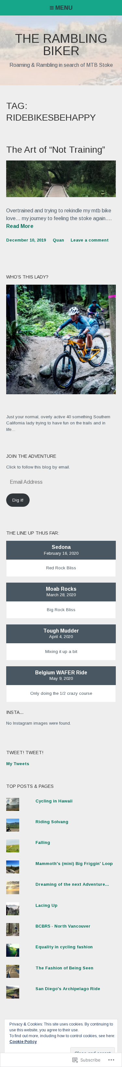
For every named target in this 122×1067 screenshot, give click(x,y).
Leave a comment (90, 240)
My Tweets (17, 763)
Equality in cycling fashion (64, 946)
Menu (64, 8)
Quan (58, 240)
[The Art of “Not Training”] (61, 195)
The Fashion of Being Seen (64, 968)
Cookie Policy (23, 1041)
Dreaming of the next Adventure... (72, 884)
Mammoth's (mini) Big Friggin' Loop (74, 863)
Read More (20, 226)
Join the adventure (31, 456)
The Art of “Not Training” (55, 150)
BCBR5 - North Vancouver (62, 926)
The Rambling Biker (61, 45)
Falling (42, 842)
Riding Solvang (51, 821)
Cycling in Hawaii (54, 801)
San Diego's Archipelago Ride (67, 988)
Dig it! (17, 500)
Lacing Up (46, 905)
